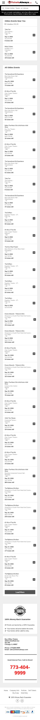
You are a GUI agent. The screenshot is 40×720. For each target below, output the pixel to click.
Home (6, 690)
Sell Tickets (32, 690)
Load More (20, 592)
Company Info (14, 690)
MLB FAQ (24, 693)
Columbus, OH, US (12, 24)
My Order (15, 693)
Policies (24, 690)
